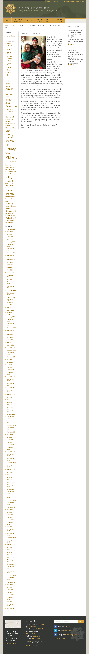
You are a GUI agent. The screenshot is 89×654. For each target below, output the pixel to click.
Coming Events (9, 48)
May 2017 (10, 552)
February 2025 (10, 276)
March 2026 (10, 239)
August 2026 (11, 229)
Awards (12, 92)
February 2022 (10, 373)
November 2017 (10, 534)
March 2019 (10, 482)
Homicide (11, 117)
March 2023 (10, 345)
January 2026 (11, 242)
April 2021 (10, 405)
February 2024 (10, 313)
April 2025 (10, 270)
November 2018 (10, 497)
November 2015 (10, 609)
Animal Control (9, 44)
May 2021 (10, 402)
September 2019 (10, 466)
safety (7, 181)
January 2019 (11, 489)
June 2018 (10, 512)
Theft (13, 208)
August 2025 (11, 260)
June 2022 (10, 362)
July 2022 (10, 359)
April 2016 (10, 592)
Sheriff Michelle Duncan (9, 74)
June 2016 (10, 587)
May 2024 (10, 305)
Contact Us (31, 621)
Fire (6, 117)
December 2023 (10, 320)
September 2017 (10, 541)
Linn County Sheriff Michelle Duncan (11, 153)
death (8, 103)
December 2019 (10, 455)
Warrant (8, 223)
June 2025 (10, 265)
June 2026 (10, 234)
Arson (7, 92)
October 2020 (11, 425)
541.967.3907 (39, 629)
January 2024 (11, 317)
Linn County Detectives (9, 121)
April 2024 (10, 307)
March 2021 (10, 407)
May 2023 (10, 340)
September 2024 (10, 294)
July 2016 (10, 584)
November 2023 (10, 324)
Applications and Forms (71, 1)
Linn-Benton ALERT (59, 639)
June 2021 (10, 399)
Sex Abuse (8, 188)
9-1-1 (30, 642)
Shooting (9, 203)
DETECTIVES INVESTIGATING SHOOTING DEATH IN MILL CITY (75, 53)
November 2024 (10, 287)
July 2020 (10, 434)
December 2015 (10, 605)
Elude (7, 112)
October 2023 (11, 328)
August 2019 (11, 469)
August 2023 (11, 335)
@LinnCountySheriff (71, 635)
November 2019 (10, 459)
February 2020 (10, 448)
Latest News (11, 36)
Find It (81, 621)
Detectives (11, 106)
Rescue (8, 174)
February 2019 (10, 486)
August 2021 (11, 394)
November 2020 (10, 422)
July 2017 (10, 547)
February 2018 (10, 523)
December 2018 (10, 492)
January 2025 (11, 279)
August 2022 (11, 357)
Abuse (7, 84)
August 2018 (11, 507)
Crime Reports (9, 53)
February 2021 (10, 411)
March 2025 (10, 272)
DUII (11, 109)
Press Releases (10, 64)
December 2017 (10, 530)
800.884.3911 (36, 636)
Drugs (7, 109)
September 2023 (10, 331)
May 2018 (10, 515)
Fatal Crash (10, 114)
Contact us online (31, 645)
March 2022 (10, 370)
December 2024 (10, 283)
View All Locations (10, 643)
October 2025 (11, 253)
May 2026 (10, 237)
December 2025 (10, 245)
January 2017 (11, 564)
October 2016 (11, 575)
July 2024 (10, 300)
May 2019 (10, 477)
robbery (9, 67)
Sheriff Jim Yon (9, 192)
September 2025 (10, 256)
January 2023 (11, 347)
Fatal (11, 111)
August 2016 (11, 582)
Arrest (9, 89)
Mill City (7, 171)
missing (13, 171)
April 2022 (10, 367)
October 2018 (11, 500)
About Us (57, 1)
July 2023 (10, 337)
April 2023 (10, 342)
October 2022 (11, 350)
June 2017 (10, 550)
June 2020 (10, 437)
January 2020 (11, 451)
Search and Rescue (9, 184)
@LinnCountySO (68, 631)
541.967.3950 (40, 624)
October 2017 (11, 538)
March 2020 (10, 445)
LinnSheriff (68, 626)
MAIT (14, 169)
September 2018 (10, 503)
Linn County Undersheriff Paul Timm (9, 167)
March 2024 (10, 310)
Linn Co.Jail (49, 20)
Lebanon (8, 119)
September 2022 (10, 353)
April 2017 (10, 555)
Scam (9, 70)
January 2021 (11, 414)
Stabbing (7, 206)
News (48, 1)
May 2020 (10, 440)
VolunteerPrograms (59, 20)
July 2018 (10, 509)
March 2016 (10, 595)
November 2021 (10, 384)
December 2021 (10, 380)
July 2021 (10, 397)
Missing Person (9, 57)
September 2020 (10, 428)
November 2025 (10, 249)
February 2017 (10, 561)
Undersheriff (11, 211)
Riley (8, 177)
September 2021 (10, 391)
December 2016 (10, 567)
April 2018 (10, 517)
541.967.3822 (30, 634)
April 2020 (10, 442)
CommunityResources (18, 20)
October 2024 (11, 290)
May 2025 (10, 267)
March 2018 (10, 520)
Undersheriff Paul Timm (10, 219)
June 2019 (10, 474)
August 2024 (11, 297)
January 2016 (11, 602)
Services (29, 20)
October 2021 (11, 388)
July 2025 (10, 262)
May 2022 (10, 364)
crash (8, 100)
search (7, 183)
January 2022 (11, 376)
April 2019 (10, 480)
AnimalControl (39, 20)
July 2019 (10, 472)
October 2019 (11, 463)
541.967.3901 (33, 627)
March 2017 (10, 557)
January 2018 (11, 526)
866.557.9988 (36, 638)
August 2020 (11, 432)
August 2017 (11, 544)
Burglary (9, 94)
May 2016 (10, 590)
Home (7, 20)
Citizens (7, 97)
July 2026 (10, 231)
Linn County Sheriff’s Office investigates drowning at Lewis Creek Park (75, 33)
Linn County (33, 8)
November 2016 (10, 572)
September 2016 (10, 578)
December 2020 (10, 417)
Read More (71, 45)
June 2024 (10, 302)
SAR (11, 180)
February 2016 (10, 598)
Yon (12, 222)
